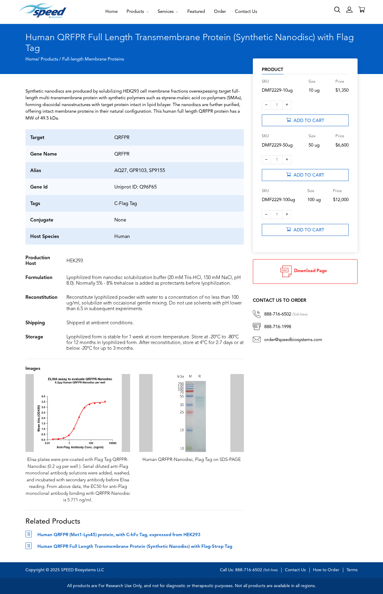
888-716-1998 (277, 327)
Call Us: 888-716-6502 (249, 570)
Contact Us (246, 12)
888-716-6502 (286, 314)
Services (166, 12)
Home (111, 12)
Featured (196, 12)
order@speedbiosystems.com (293, 340)
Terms (352, 570)
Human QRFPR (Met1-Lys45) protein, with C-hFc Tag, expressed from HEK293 (118, 535)
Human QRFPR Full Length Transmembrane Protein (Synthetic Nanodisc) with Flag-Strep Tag (134, 547)
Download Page (309, 271)
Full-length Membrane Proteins (93, 59)
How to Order (326, 570)
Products (136, 12)
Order (220, 12)
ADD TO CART (307, 121)
